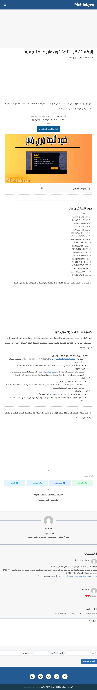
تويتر (13, 483)
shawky (48, 528)
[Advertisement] (48, 27)
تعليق (92, 621)
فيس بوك (58, 483)
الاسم (93, 653)
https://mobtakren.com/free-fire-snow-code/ (67, 576)
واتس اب (81, 483)
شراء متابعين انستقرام (48, 129)
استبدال (53, 394)
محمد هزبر (79, 560)
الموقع (26, 653)
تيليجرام (36, 483)
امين (82, 589)
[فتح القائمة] (5, 5)
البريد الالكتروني (55, 653)
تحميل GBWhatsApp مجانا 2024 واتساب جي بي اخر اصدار (48, 687)
